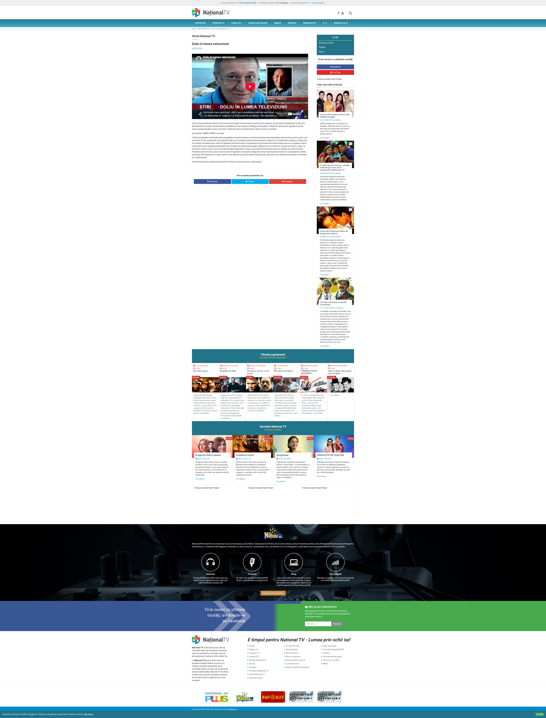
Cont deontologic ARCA (333, 649)
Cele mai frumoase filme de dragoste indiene (334, 232)
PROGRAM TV (218, 23)
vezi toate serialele (272, 430)
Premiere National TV (258, 671)
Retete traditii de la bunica (297, 667)
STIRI (325, 23)
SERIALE (277, 23)
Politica (322, 47)
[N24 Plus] (217, 697)
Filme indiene (335, 120)
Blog (293, 574)
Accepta (539, 714)
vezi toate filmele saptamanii (272, 357)
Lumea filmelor (292, 664)
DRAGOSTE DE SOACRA (330, 455)
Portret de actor (293, 646)
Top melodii (335, 574)
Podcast (252, 574)
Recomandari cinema (295, 660)
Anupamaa (282, 455)
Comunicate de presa (332, 656)
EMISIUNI (292, 23)
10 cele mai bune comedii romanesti (333, 303)
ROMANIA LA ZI (341, 23)
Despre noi (253, 649)
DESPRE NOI (200, 23)
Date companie (318, 3)
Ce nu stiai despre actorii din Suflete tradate (334, 115)
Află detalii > (89, 714)
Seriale (252, 664)
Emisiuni (210, 574)
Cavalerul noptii (250, 3)
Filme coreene (292, 653)
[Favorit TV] (273, 697)
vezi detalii (324, 138)
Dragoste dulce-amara (208, 455)
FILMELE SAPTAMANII (257, 23)
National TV (233, 709)
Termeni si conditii (331, 660)
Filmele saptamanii (257, 660)
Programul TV (303, 3)
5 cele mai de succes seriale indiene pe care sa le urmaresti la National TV (334, 167)
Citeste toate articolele (272, 593)
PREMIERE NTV (309, 23)
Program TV (254, 653)
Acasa (194, 28)
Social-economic (326, 43)
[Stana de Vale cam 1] (301, 697)
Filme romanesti (336, 308)
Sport (321, 51)
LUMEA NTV (236, 23)
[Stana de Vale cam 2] (329, 697)
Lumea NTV (254, 656)
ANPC (325, 664)
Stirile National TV (204, 28)
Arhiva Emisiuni (256, 678)
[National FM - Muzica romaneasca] (245, 697)
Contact (326, 653)
